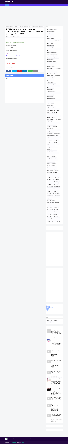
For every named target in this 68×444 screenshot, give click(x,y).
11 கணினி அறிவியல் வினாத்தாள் (51, 52)
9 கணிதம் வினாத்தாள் (11, 26)
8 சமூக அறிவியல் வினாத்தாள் (51, 98)
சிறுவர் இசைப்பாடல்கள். (50, 131)
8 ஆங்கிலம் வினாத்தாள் (50, 94)
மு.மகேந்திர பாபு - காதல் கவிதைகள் (52, 158)
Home (19, 1)
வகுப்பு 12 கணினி (55, 191)
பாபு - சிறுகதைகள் (49, 140)
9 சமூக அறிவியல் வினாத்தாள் (51, 107)
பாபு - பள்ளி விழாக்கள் (56, 140)
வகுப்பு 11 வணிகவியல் (55, 184)
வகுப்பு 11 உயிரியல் (49, 172)
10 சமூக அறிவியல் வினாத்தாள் (51, 36)
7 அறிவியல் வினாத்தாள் (50, 87)
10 (47, 29)
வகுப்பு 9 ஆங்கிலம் (56, 216)
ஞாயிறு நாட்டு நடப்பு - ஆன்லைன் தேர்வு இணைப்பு (53, 133)
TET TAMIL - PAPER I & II (54, 112)
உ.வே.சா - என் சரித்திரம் (50, 119)
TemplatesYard (13, 442)
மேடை (56, 168)
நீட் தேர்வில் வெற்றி (49, 138)
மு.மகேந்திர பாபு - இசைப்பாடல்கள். (51, 151)
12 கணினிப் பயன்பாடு (50, 75)
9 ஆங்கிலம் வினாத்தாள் (50, 103)
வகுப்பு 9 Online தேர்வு (55, 214)
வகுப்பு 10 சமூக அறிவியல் (57, 177)
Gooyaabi (22, 442)
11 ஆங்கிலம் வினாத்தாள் (50, 45)
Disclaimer (47, 308)
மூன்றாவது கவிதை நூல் (50, 168)
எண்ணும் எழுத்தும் (49, 121)
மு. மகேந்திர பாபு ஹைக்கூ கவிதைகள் (52, 147)
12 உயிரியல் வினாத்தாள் (50, 68)
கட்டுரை (55, 124)
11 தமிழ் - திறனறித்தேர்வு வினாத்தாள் (52, 54)
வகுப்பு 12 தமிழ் (55, 172)
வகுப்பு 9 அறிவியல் (49, 216)
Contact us (47, 310)
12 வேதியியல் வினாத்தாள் (50, 77)
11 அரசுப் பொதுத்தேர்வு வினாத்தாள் (51, 43)
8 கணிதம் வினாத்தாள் (50, 96)
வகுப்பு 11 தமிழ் (49, 184)
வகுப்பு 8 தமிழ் (49, 214)
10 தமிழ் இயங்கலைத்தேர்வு (50, 38)
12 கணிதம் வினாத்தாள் (50, 70)
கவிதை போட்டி (49, 126)
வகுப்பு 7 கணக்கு (56, 207)
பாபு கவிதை (55, 142)
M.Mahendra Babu (10, 36)
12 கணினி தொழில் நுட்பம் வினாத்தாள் (52, 73)
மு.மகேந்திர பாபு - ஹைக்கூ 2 (51, 165)
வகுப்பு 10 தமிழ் (49, 179)
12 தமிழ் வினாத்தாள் (57, 75)
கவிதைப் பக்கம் (55, 126)
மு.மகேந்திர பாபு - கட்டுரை (50, 154)
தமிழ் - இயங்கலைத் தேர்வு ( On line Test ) (52, 135)
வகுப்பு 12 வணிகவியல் (50, 195)
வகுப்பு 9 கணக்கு (49, 218)
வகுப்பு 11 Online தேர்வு (56, 179)
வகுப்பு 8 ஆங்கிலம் (56, 211)
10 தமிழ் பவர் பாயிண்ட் (50, 40)
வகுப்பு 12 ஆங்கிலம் (56, 188)
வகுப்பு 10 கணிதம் (49, 177)
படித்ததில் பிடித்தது (56, 138)
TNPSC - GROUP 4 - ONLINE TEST (51, 114)
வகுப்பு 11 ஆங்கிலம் (49, 181)
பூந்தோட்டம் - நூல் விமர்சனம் (51, 144)
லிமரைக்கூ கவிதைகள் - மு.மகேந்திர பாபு (52, 170)
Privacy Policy (48, 306)
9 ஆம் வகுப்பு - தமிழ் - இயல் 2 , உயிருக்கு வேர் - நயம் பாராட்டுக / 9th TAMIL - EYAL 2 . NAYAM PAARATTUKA (56, 373)
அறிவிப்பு (55, 117)
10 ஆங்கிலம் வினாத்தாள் (50, 31)
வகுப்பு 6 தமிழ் (57, 202)
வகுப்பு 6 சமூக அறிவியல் (50, 202)
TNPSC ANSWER (49, 320)
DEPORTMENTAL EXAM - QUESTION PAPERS (53, 110)
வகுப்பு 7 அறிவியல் (57, 205)
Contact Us (61, 442)
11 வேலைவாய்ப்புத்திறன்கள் (50, 59)
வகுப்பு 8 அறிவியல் (49, 211)
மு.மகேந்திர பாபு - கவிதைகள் (51, 156)
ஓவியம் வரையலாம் (49, 124)
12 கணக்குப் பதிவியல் (58, 68)
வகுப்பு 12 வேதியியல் (50, 188)
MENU (47, 313)
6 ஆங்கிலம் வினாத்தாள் (50, 80)
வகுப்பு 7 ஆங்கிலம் (49, 207)
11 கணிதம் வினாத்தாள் (50, 50)
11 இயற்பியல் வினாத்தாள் (50, 47)
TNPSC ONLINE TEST (50, 117)
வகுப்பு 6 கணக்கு (49, 198)
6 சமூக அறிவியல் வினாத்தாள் (51, 84)
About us (47, 309)
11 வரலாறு (48, 57)
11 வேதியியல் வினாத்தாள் (54, 57)
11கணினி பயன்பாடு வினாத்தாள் (51, 61)
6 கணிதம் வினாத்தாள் (50, 82)
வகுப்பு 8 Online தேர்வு (55, 209)
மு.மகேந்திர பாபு (49, 149)
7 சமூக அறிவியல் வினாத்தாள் (51, 91)
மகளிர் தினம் (58, 144)
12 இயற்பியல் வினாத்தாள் (50, 66)
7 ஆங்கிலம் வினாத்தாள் (50, 89)
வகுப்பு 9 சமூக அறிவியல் (56, 218)
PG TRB (48, 112)
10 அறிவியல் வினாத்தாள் (52, 29)
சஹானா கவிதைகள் (50, 128)
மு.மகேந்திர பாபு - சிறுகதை (50, 161)
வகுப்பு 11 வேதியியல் (50, 186)
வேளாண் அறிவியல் (57, 221)
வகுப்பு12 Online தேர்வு (50, 221)
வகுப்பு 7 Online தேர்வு (50, 205)
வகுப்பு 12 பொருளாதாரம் (56, 193)
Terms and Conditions (49, 307)
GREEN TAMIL (10, 2)
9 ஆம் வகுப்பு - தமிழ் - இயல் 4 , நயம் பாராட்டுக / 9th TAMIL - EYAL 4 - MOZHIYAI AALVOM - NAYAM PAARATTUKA (56, 399)
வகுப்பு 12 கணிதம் (49, 191)
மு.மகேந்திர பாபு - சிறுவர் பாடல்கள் (51, 163)
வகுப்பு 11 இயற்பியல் (56, 181)
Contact (26, 1)
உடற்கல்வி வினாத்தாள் (58, 119)
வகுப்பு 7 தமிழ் (49, 209)
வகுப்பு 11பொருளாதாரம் (57, 186)
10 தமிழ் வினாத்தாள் (57, 40)
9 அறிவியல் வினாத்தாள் (50, 101)
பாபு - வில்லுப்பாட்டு (49, 142)
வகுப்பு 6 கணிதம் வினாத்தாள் (51, 200)
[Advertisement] (34, 15)
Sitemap (47, 305)
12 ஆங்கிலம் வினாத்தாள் (50, 64)
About (22, 1)
